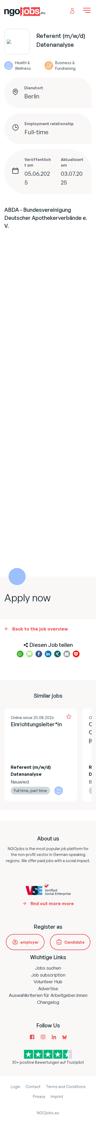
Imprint (57, 1096)
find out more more (52, 903)
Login (15, 1086)
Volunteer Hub (48, 981)
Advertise (48, 988)
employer (29, 942)
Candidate (74, 942)
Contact (33, 1086)
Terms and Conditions (66, 1086)
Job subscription (48, 975)
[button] (20, 654)
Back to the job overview (40, 629)
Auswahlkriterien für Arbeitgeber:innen (48, 995)
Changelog (48, 1002)
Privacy (39, 1096)
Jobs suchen (48, 968)
